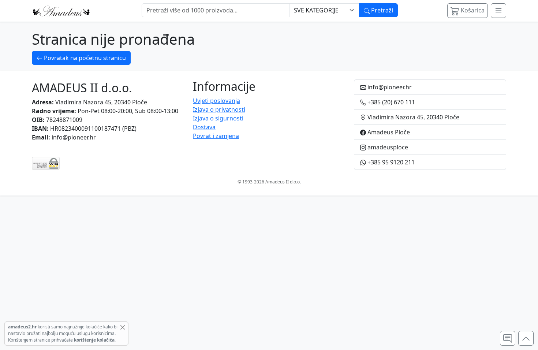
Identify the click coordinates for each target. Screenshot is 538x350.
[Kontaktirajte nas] (507, 338)
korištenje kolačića (94, 340)
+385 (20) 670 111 (390, 102)
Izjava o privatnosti (219, 109)
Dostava (204, 127)
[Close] (122, 327)
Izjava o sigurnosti (218, 118)
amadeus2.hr (22, 327)
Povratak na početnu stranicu (84, 58)
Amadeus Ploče (388, 132)
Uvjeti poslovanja (216, 101)
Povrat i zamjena (216, 136)
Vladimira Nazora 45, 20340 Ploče (101, 102)
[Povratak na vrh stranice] (526, 338)
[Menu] (498, 10)
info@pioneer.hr (74, 137)
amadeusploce (387, 147)
